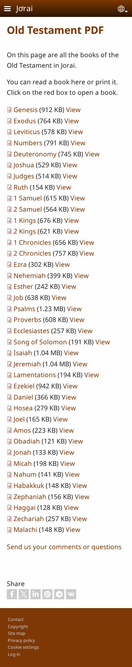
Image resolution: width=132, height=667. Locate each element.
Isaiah (23, 352)
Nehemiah (30, 275)
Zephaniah (30, 496)
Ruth (21, 187)
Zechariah (29, 518)
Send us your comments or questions (64, 546)
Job (18, 297)
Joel (19, 419)
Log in (14, 654)
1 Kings (25, 220)
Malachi (25, 529)
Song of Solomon (40, 341)
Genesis (26, 109)
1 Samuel (28, 197)
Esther (23, 286)
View (73, 109)
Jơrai (24, 8)
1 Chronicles (32, 242)
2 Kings (25, 231)
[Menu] (11, 9)
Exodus (25, 120)
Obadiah (27, 441)
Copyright (18, 626)
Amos (22, 430)
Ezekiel (24, 385)
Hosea (23, 407)
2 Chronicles (32, 253)
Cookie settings (23, 647)
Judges (24, 175)
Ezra (20, 264)
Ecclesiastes (31, 330)
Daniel (23, 397)
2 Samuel (28, 209)
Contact (16, 619)
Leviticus (27, 131)
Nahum (25, 474)
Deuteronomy (35, 153)
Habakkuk (29, 485)
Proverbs (27, 319)
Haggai (25, 507)
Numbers (28, 142)
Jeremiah (27, 363)
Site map (16, 633)
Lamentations (35, 374)
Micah (23, 463)
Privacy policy (21, 640)
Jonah (22, 452)
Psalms (24, 308)
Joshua (24, 164)
